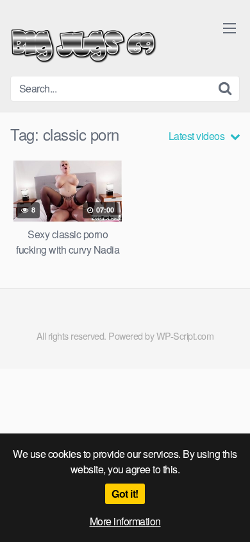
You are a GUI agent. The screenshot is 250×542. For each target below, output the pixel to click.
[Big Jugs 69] (83, 43)
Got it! (125, 493)
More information (125, 521)
